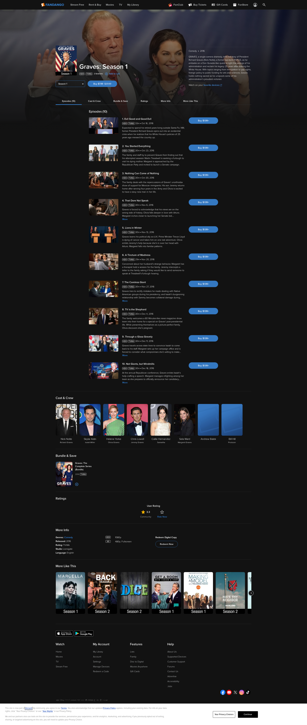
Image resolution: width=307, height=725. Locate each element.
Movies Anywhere (139, 666)
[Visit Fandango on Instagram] (241, 692)
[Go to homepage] (53, 5)
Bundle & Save (120, 101)
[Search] (264, 5)
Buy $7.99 (105, 83)
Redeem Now (166, 544)
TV (57, 661)
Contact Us (172, 671)
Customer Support (176, 661)
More (125, 219)
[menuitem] (219, 5)
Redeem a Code (101, 671)
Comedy (68, 537)
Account (97, 656)
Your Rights (48, 711)
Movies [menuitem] (110, 4)
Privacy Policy (109, 708)
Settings (97, 661)
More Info (165, 101)
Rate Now (162, 516)
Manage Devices (101, 666)
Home (59, 651)
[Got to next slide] (251, 593)
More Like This (190, 101)
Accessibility (173, 681)
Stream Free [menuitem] (77, 4)
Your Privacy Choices (224, 714)
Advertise (172, 676)
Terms (64, 708)
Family (133, 656)
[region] (153, 714)
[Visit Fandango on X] (235, 692)
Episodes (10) (68, 101)
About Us (172, 651)
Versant (28, 708)
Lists (132, 651)
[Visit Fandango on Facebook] (223, 692)
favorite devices (211, 85)
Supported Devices (176, 656)
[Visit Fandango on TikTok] (248, 692)
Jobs (169, 686)
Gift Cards (135, 671)
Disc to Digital (137, 661)
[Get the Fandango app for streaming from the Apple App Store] (64, 633)
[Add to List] (76, 484)
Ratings (144, 101)
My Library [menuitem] (133, 4)
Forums (171, 666)
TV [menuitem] (120, 4)
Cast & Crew (94, 101)
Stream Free (62, 666)
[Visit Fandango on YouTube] (229, 692)
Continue (248, 714)
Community (145, 516)
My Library (98, 651)
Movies (59, 656)
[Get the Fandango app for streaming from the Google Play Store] (84, 633)
